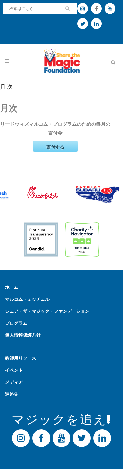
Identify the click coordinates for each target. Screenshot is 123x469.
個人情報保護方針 (23, 335)
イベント (14, 370)
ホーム (11, 287)
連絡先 (11, 394)
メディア (14, 382)
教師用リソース (20, 358)
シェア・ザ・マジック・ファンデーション (47, 311)
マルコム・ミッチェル (27, 299)
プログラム (16, 323)
